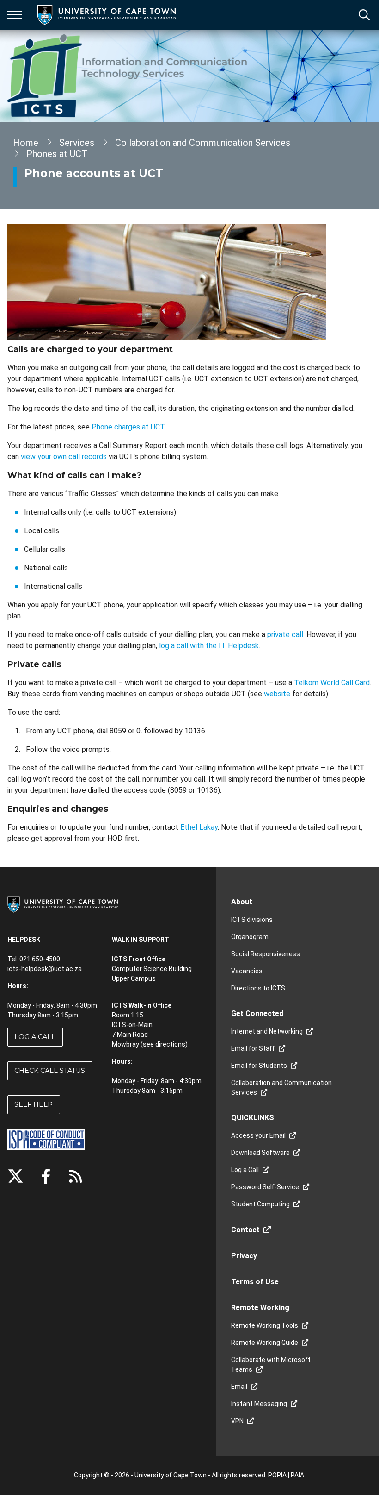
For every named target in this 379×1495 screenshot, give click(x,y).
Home (25, 142)
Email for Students (259, 1065)
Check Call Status (49, 1070)
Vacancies (247, 971)
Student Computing (260, 1204)
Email (239, 1386)
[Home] (62, 904)
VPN (237, 1421)
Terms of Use (255, 1281)
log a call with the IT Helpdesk (209, 645)
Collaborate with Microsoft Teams (271, 1364)
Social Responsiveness (265, 954)
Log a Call (34, 1037)
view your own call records (64, 456)
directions (170, 1044)
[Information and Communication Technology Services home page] (129, 76)
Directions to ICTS (258, 988)
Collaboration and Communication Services (202, 142)
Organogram (250, 936)
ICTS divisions (252, 919)
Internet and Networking (267, 1031)
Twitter (15, 1176)
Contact (245, 1229)
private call (285, 634)
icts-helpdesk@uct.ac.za (44, 968)
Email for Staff (253, 1048)
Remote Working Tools (264, 1325)
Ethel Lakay (199, 827)
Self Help (33, 1104)
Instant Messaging (259, 1403)
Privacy (244, 1255)
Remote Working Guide (264, 1342)
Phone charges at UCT (128, 427)
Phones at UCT (56, 153)
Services (76, 142)
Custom (75, 1176)
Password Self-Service (265, 1187)
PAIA (297, 1475)
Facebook (45, 1176)
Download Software (260, 1152)
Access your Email (258, 1135)
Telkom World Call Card (332, 682)
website (277, 693)
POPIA (277, 1475)
